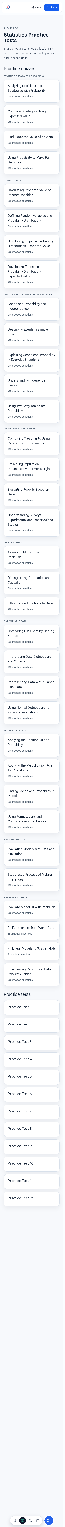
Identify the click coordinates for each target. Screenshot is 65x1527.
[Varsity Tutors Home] (7, 7)
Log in (38, 7)
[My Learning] (22, 1520)
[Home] (15, 1520)
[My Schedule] (37, 1520)
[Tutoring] (30, 1520)
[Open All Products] (48, 1520)
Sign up (53, 7)
